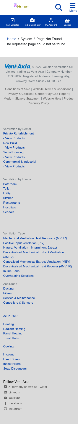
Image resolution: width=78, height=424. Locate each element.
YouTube (14, 397)
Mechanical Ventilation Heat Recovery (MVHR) (35, 238)
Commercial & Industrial (19, 161)
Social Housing (13, 152)
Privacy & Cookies (20, 93)
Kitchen (8, 198)
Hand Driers (11, 359)
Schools (8, 212)
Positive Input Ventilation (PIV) (23, 243)
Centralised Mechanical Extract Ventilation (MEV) (36, 261)
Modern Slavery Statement (22, 98)
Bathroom (10, 184)
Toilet (6, 188)
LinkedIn (14, 392)
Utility (7, 193)
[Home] (21, 5)
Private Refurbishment (18, 133)
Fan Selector (12, 25)
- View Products (14, 138)
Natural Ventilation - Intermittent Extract (30, 247)
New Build (10, 143)
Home (11, 39)
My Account (51, 25)
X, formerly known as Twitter (27, 386)
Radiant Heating (14, 329)
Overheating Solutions (18, 275)
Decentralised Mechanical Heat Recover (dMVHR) (37, 266)
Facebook (15, 403)
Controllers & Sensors (18, 302)
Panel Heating (13, 333)
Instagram (15, 408)
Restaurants (11, 202)
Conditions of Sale (17, 89)
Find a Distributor (32, 25)
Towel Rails (11, 338)
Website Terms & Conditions (52, 89)
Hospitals (9, 207)
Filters (7, 293)
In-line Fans (11, 271)
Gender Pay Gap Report (51, 93)
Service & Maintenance (19, 298)
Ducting (8, 288)
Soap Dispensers (15, 368)
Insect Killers (12, 363)
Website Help (52, 98)
